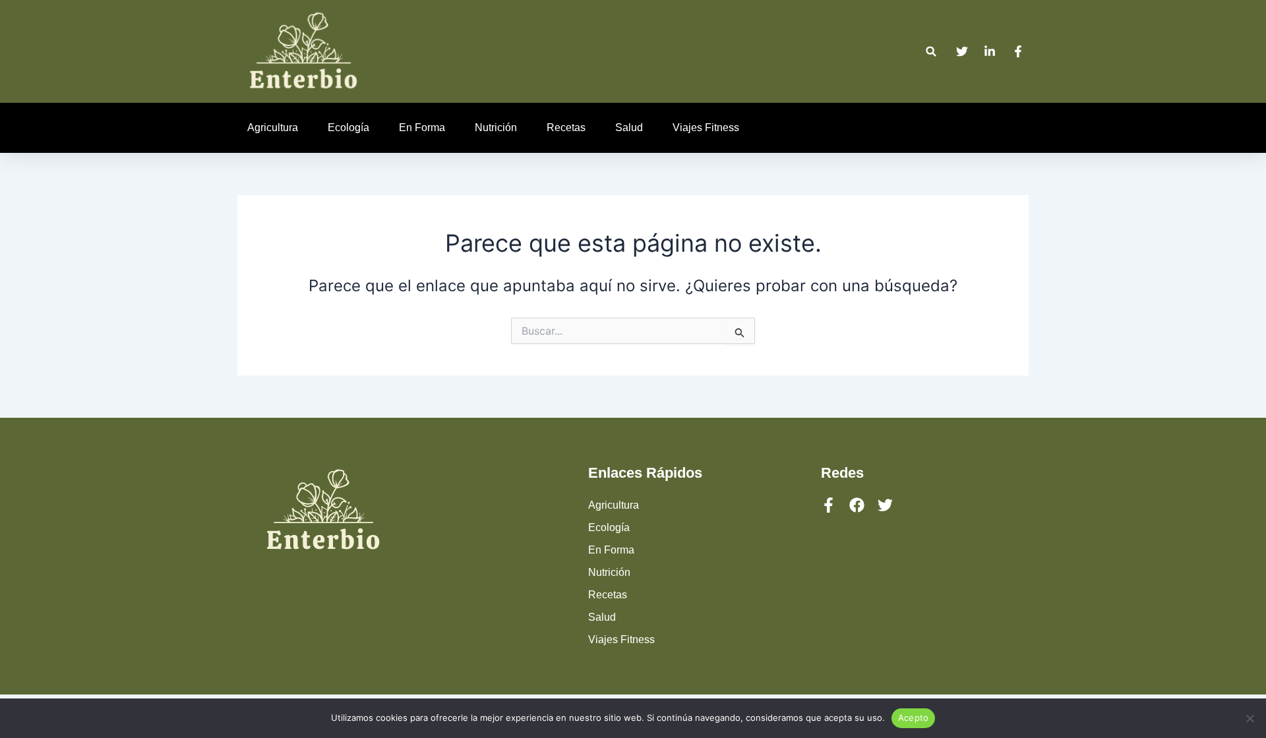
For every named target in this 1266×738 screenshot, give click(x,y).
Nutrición (496, 127)
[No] (1249, 718)
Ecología (348, 127)
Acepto (913, 717)
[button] (931, 52)
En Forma (422, 127)
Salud (629, 127)
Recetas (566, 127)
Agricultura (272, 127)
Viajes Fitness (706, 127)
